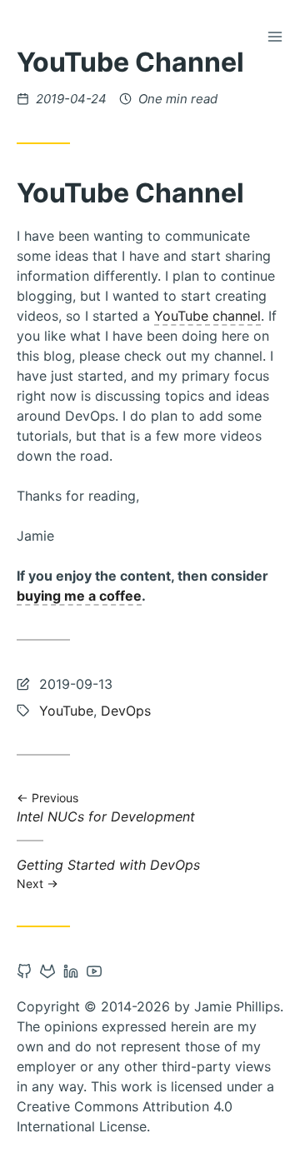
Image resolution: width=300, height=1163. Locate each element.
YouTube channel (207, 315)
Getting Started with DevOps (108, 873)
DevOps (126, 710)
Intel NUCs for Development (106, 808)
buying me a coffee (79, 595)
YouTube (66, 710)
